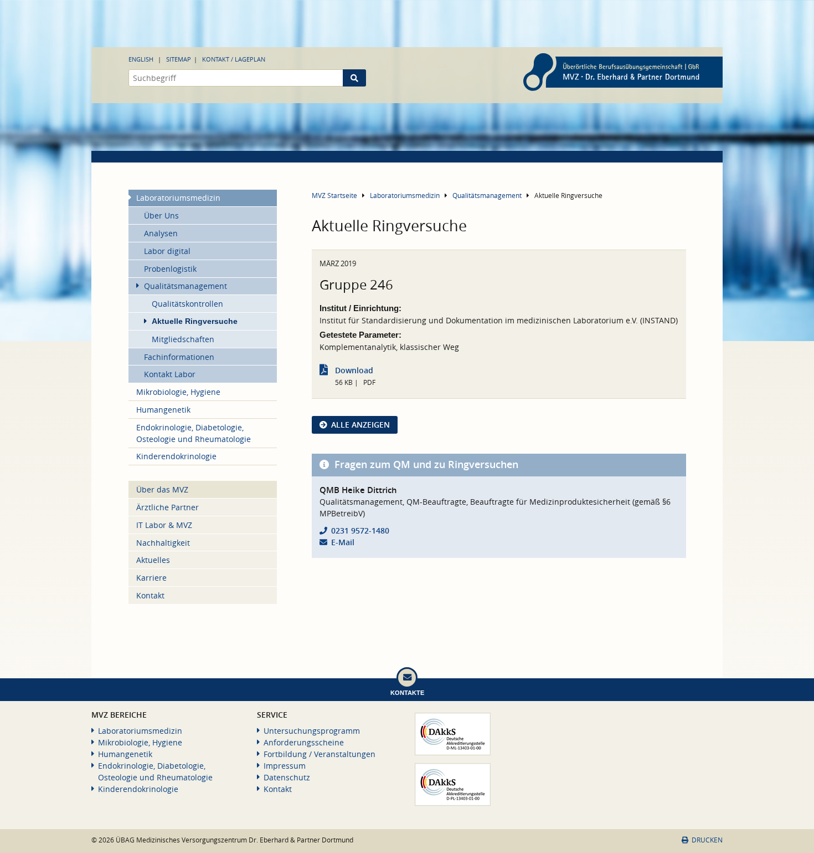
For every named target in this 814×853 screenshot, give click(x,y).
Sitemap (178, 59)
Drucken (707, 840)
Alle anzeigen (360, 424)
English (140, 59)
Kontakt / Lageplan (233, 59)
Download (354, 370)
